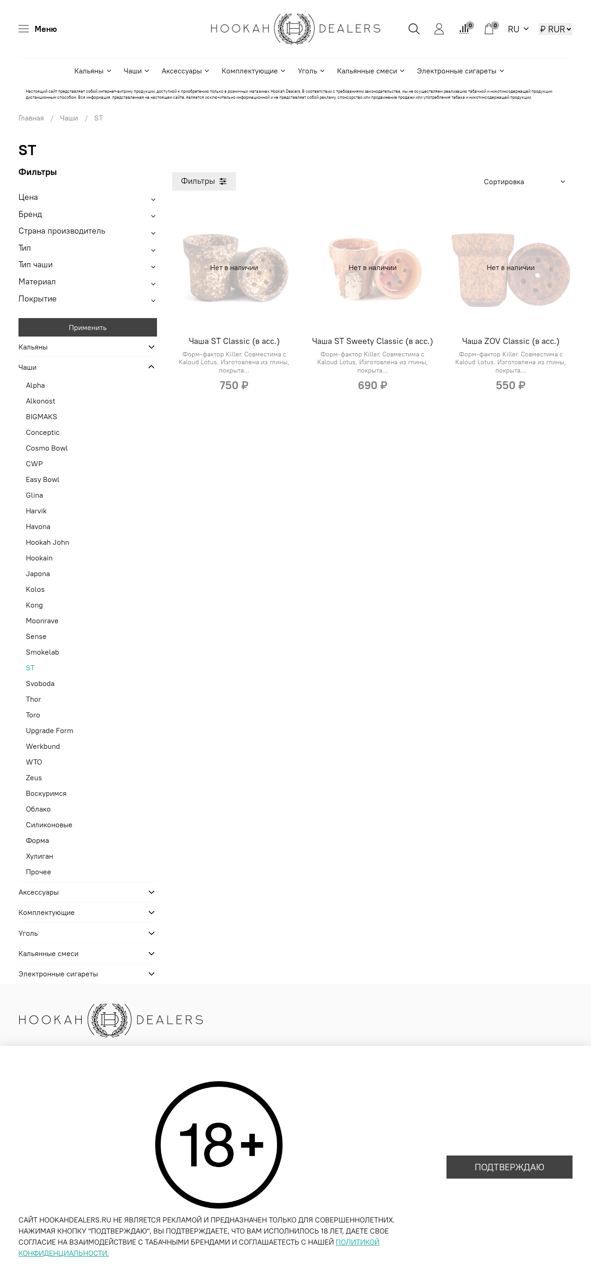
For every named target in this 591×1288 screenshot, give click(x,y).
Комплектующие (250, 70)
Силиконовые (49, 824)
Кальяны (88, 70)
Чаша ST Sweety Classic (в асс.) (372, 341)
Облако (38, 808)
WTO (34, 761)
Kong (34, 604)
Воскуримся (46, 793)
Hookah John (47, 542)
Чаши (133, 70)
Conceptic (43, 432)
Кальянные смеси (367, 70)
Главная (31, 117)
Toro (33, 714)
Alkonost (40, 400)
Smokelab (42, 651)
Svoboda (40, 683)
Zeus (34, 777)
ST (30, 667)
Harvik (36, 510)
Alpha (35, 385)
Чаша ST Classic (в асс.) (234, 341)
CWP (34, 463)
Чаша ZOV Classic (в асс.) (511, 341)
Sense (36, 636)
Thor (33, 699)
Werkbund (43, 746)
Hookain (39, 557)
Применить (88, 327)
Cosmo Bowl (47, 447)
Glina (34, 495)
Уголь (307, 70)
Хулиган (39, 856)
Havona (38, 526)
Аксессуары (182, 70)
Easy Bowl (43, 479)
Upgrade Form (49, 730)
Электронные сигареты (456, 70)
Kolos (35, 589)
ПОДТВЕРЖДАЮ (509, 1167)
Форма (37, 840)
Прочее (38, 871)
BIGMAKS (41, 416)
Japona (38, 573)
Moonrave (42, 620)
